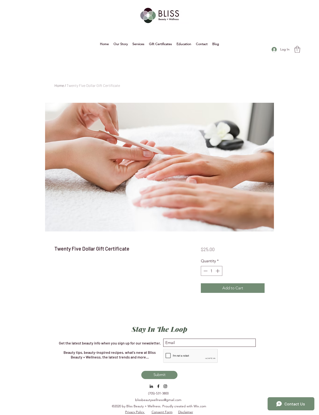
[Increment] (218, 271)
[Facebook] (158, 386)
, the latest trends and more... (125, 357)
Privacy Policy (135, 412)
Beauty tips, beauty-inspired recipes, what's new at (106, 352)
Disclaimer (185, 412)
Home (59, 85)
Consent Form (162, 412)
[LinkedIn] (151, 386)
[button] (184, 43)
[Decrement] (205, 271)
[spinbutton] (211, 271)
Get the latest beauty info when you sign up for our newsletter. (110, 343)
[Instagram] (165, 386)
